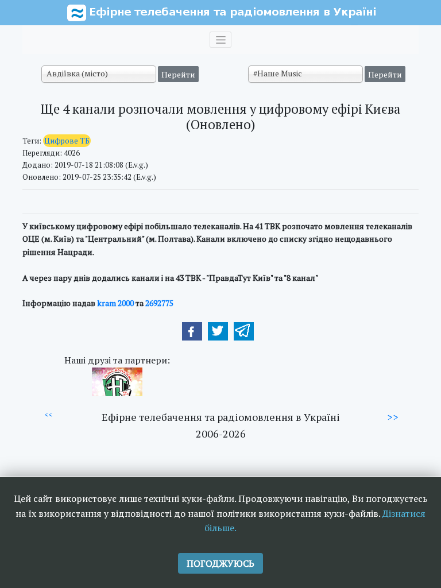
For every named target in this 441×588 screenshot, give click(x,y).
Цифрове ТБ (67, 141)
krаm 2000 (115, 302)
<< (48, 414)
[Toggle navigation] (220, 40)
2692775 (159, 302)
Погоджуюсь (220, 563)
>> (393, 417)
